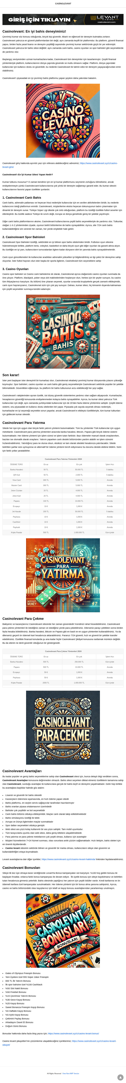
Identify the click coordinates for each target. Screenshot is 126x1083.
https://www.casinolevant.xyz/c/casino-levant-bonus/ (73, 1033)
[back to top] (120, 1077)
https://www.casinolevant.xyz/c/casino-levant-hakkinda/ (68, 859)
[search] (122, 3)
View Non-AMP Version (70, 1073)
